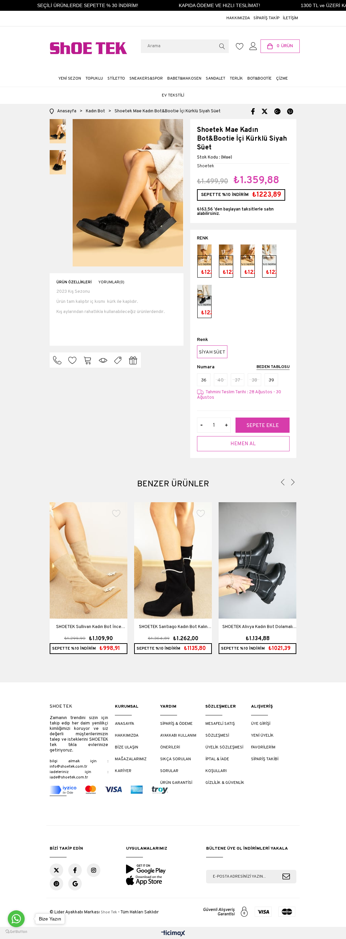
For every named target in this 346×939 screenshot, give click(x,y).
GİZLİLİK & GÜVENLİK (224, 783)
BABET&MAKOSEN (184, 78)
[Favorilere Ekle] (72, 360)
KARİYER (123, 771)
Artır (226, 425)
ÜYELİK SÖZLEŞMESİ (224, 747)
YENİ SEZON (69, 78)
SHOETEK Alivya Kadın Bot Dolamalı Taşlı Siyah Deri (257, 629)
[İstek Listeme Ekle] (87, 360)
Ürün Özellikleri (74, 282)
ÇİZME (282, 78)
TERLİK (236, 78)
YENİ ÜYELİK (262, 735)
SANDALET (215, 78)
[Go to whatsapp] (16, 918)
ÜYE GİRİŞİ (260, 724)
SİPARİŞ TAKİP (266, 18)
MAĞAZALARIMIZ (131, 759)
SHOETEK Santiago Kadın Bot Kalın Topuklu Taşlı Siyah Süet (173, 629)
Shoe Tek (109, 912)
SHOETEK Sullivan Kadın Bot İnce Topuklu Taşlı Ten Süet (88, 629)
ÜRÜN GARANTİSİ (176, 783)
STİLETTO (116, 78)
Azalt (201, 425)
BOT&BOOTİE (259, 78)
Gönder (286, 876)
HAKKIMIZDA (238, 18)
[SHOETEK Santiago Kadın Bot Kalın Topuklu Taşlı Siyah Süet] (173, 560)
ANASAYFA (124, 724)
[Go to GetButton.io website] (16, 932)
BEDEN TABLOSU (273, 367)
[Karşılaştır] (102, 360)
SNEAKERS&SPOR (146, 78)
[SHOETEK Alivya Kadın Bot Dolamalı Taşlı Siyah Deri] (257, 560)
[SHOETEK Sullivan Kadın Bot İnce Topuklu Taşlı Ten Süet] (88, 560)
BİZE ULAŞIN (126, 747)
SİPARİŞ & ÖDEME (176, 724)
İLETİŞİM (290, 18)
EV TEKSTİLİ (173, 95)
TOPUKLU (94, 78)
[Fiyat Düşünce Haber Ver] (118, 360)
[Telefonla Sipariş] (57, 360)
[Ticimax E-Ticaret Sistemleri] (173, 933)
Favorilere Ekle (116, 513)
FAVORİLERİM (263, 747)
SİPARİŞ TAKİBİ (264, 759)
